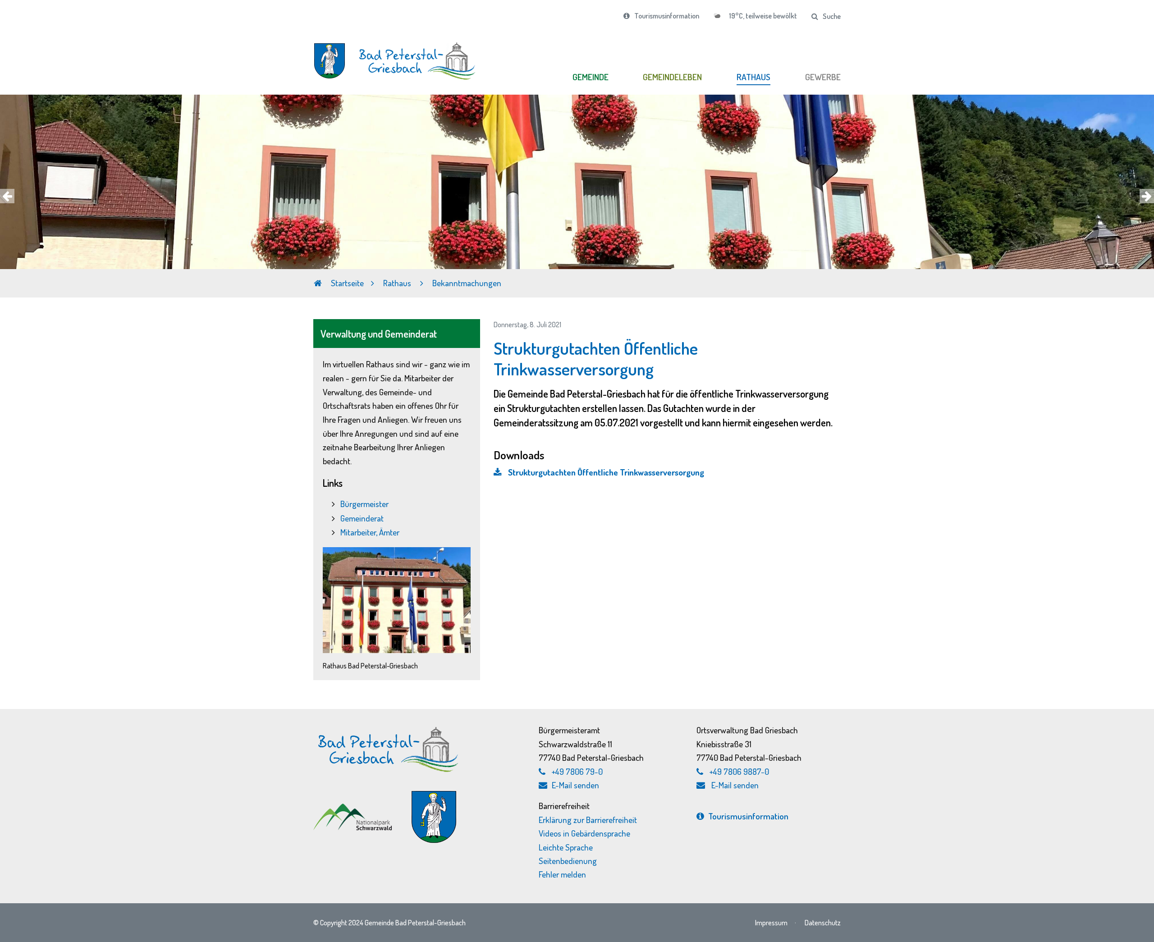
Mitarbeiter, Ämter (369, 532)
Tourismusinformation (666, 15)
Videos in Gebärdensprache (584, 833)
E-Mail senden (575, 785)
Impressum (771, 922)
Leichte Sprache (566, 847)
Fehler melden (562, 874)
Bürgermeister (364, 503)
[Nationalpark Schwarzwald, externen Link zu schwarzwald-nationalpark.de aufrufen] (353, 808)
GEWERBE (823, 76)
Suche (832, 16)
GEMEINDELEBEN (672, 76)
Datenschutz (823, 922)
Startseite (346, 282)
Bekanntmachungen (466, 282)
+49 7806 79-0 (577, 771)
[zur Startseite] (396, 56)
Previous (7, 196)
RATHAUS (753, 76)
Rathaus (398, 282)
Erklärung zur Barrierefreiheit (588, 819)
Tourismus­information (748, 816)
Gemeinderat (362, 518)
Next (1147, 196)
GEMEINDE (590, 76)
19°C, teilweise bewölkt (762, 15)
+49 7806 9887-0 (739, 771)
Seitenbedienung (568, 860)
